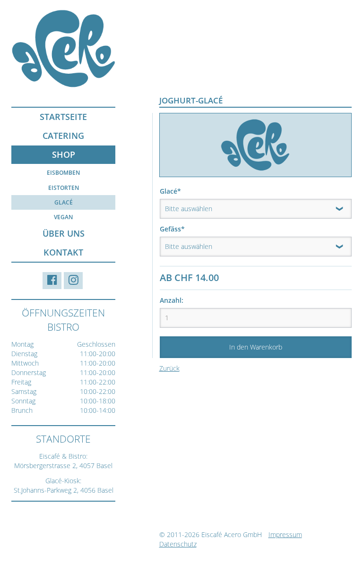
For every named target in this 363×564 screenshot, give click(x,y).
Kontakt (63, 252)
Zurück (169, 368)
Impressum (285, 534)
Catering (63, 135)
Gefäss (176, 228)
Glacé (63, 202)
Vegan (63, 217)
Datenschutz (178, 543)
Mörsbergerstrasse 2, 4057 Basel (63, 465)
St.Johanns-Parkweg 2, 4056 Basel (63, 490)
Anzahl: (171, 300)
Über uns (64, 233)
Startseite (63, 116)
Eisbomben (63, 173)
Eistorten (63, 188)
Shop (63, 154)
